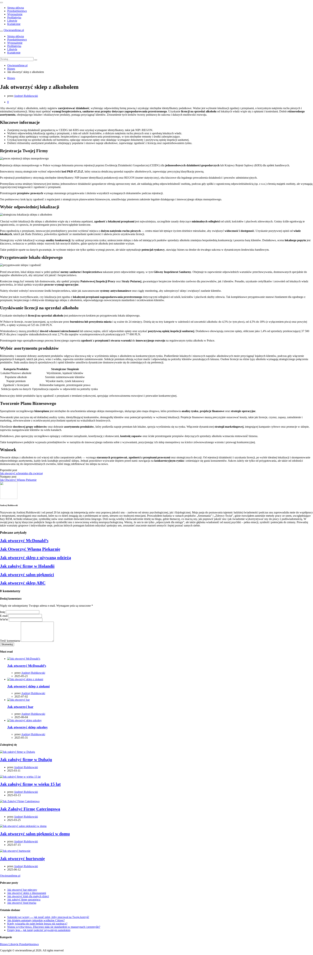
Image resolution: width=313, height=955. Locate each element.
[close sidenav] (1, 2)
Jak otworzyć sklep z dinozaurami (26, 893)
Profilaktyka (14, 17)
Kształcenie (13, 24)
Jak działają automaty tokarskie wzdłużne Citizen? (36, 920)
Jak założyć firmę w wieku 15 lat (30, 784)
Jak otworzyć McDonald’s (24, 540)
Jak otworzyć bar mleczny (22, 889)
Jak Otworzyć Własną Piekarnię (18, 479)
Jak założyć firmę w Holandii (27, 566)
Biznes (11, 78)
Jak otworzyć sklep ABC (22, 583)
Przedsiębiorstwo (17, 10)
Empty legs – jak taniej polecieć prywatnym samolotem (38, 930)
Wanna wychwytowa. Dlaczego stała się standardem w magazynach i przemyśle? (53, 926)
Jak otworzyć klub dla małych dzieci (28, 896)
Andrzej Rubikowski (26, 95)
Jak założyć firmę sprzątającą (23, 899)
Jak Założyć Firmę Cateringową (30, 809)
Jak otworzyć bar (20, 707)
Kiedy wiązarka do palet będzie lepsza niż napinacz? (37, 923)
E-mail (4, 615)
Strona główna (15, 7)
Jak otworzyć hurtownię (22, 858)
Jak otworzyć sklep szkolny (27, 727)
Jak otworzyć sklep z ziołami (28, 686)
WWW (4, 619)
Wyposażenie (14, 14)
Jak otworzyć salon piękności (27, 574)
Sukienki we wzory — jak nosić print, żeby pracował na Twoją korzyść (48, 917)
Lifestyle (12, 20)
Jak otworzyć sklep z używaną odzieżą (35, 557)
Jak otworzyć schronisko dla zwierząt (21, 473)
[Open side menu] (1, 31)
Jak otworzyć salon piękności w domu (35, 833)
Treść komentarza (10, 640)
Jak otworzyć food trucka (21, 902)
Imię (2, 612)
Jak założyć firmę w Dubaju (26, 759)
